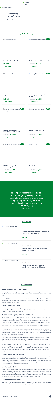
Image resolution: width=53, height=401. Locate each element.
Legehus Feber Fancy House (37, 130)
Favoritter (25, 33)
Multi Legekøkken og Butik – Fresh (37, 95)
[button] (3, 3)
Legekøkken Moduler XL (10, 95)
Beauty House (33, 166)
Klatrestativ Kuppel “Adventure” (39, 60)
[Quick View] (20, 66)
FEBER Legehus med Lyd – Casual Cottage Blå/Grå (13, 166)
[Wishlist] (41, 3)
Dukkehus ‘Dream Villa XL (11, 60)
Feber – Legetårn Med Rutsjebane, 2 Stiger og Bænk (12, 131)
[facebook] (50, 396)
